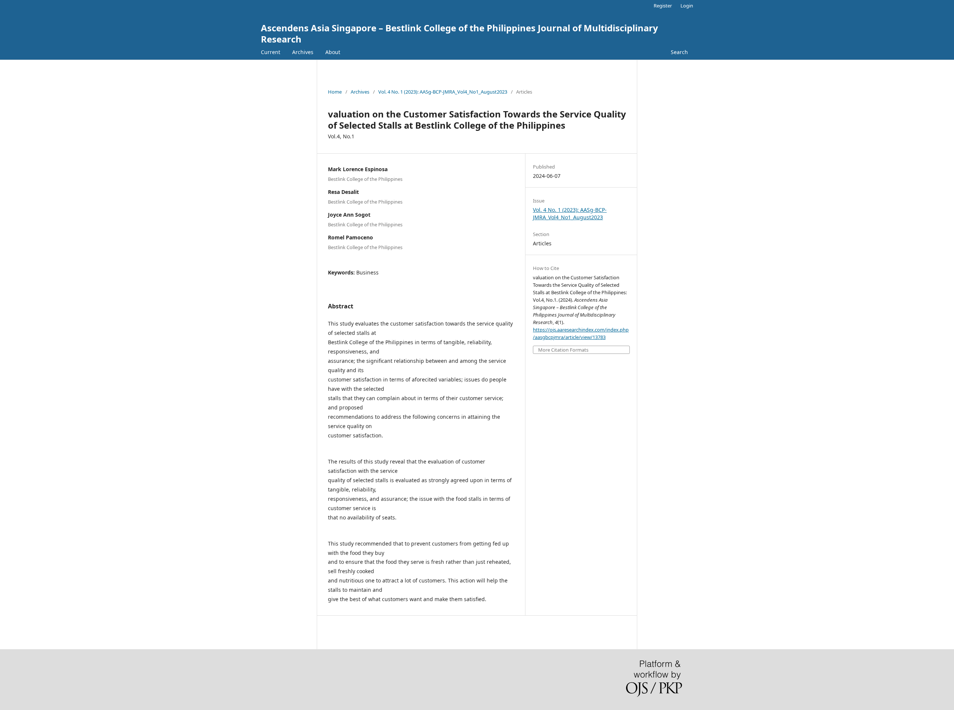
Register (663, 5)
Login (686, 5)
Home (335, 91)
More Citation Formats (563, 350)
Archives (302, 52)
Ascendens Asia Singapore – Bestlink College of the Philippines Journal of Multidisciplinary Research (459, 33)
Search (679, 52)
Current (270, 52)
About (332, 52)
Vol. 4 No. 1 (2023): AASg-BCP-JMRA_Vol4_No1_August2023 (442, 91)
